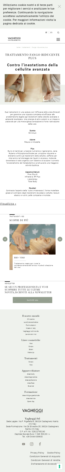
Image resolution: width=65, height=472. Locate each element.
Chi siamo (31, 319)
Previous (5, 239)
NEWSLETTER (10, 283)
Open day (31, 401)
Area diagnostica (31, 377)
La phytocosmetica (31, 322)
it (46, 32)
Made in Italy (31, 328)
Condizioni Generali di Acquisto (45, 456)
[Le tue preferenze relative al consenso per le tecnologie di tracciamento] (59, 466)
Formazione (30, 392)
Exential (31, 386)
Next (59, 239)
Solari (31, 349)
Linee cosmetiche (30, 340)
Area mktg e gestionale (31, 395)
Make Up (31, 352)
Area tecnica (30, 398)
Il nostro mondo (31, 316)
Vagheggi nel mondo (31, 331)
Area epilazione (31, 380)
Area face (30, 383)
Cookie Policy (53, 453)
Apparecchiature (31, 370)
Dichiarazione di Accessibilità (45, 464)
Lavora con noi (31, 334)
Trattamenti (30, 358)
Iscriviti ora (32, 300)
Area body (31, 374)
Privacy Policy (37, 453)
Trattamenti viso (16, 216)
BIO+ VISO (19, 257)
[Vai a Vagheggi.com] (14, 39)
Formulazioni (31, 325)
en (51, 32)
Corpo (31, 362)
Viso (31, 365)
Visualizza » (8, 203)
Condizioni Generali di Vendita (45, 460)
